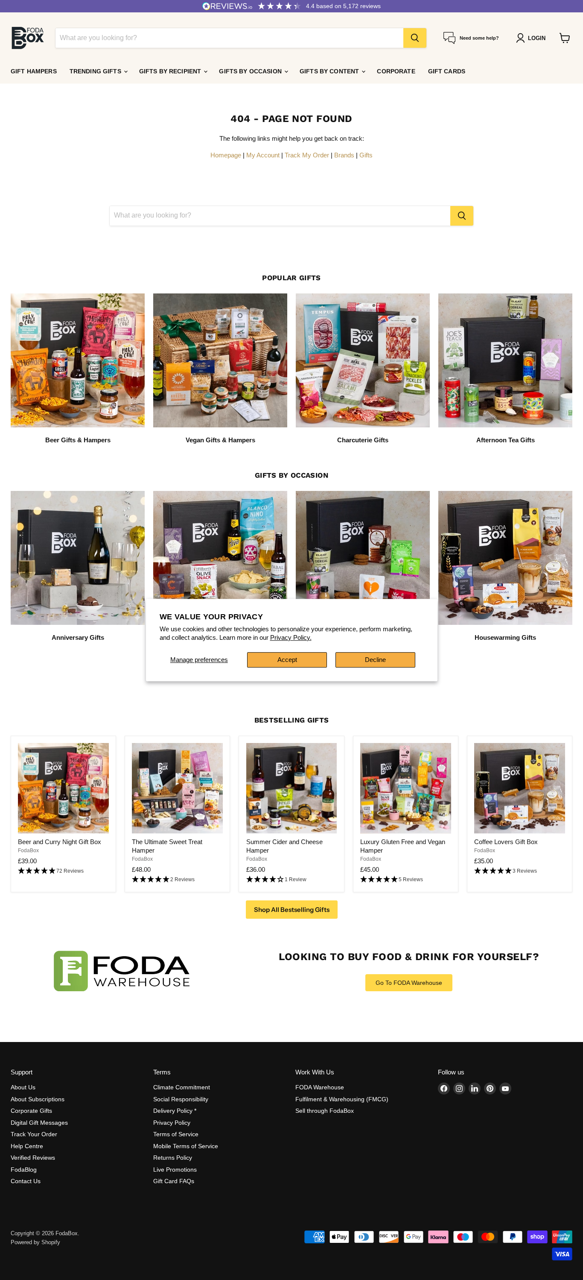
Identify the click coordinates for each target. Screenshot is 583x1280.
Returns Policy (172, 1157)
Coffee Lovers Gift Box (506, 841)
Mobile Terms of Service (185, 1146)
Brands (344, 155)
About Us (23, 1087)
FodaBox (28, 850)
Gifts (366, 155)
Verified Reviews (33, 1157)
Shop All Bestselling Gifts (291, 910)
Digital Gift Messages (39, 1122)
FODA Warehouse (319, 1087)
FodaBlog (24, 1169)
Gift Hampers (34, 71)
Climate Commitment (181, 1087)
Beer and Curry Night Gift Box (59, 841)
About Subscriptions (37, 1099)
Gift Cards (446, 71)
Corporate (396, 71)
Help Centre (27, 1146)
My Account (263, 155)
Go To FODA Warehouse (409, 982)
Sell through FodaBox (324, 1110)
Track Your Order (34, 1134)
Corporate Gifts (31, 1110)
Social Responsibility (180, 1099)
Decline (375, 659)
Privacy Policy (171, 1122)
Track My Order (307, 155)
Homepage (225, 155)
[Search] (414, 38)
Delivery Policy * (174, 1110)
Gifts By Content (330, 71)
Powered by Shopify (35, 1242)
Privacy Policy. (291, 637)
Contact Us (26, 1181)
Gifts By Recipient (171, 71)
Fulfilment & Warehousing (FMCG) (341, 1099)
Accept (287, 659)
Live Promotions (175, 1169)
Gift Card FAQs (173, 1181)
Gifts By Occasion (251, 71)
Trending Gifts (96, 71)
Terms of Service (175, 1134)
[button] (63, 871)
